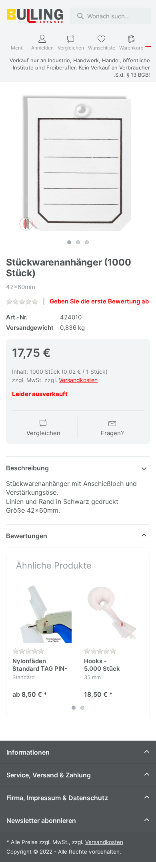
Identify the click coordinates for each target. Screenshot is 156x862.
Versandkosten (78, 380)
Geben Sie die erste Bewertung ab (99, 301)
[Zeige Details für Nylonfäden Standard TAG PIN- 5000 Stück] (42, 613)
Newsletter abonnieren (41, 820)
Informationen (28, 752)
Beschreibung (27, 468)
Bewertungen (26, 536)
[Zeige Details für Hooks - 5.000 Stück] (113, 613)
